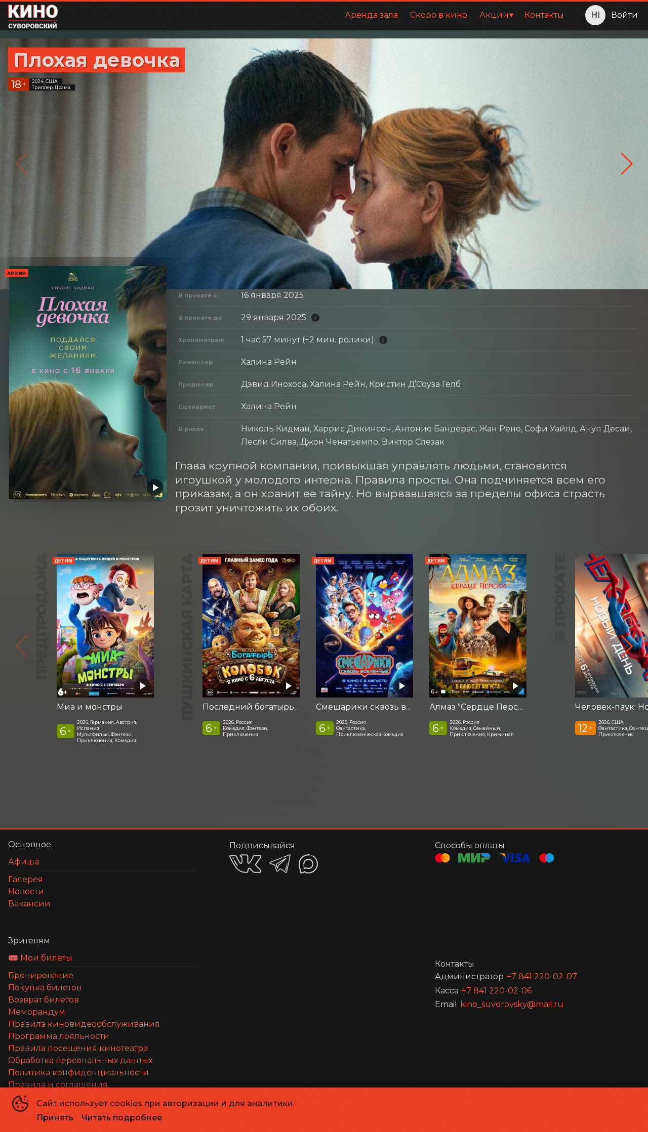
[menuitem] (371, 15)
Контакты (544, 15)
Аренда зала (371, 15)
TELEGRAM (280, 863)
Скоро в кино (438, 15)
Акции (494, 15)
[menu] (318, 15)
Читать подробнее (122, 1117)
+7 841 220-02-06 (497, 990)
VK (245, 863)
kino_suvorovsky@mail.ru (511, 1004)
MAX (308, 864)
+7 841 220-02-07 (542, 976)
